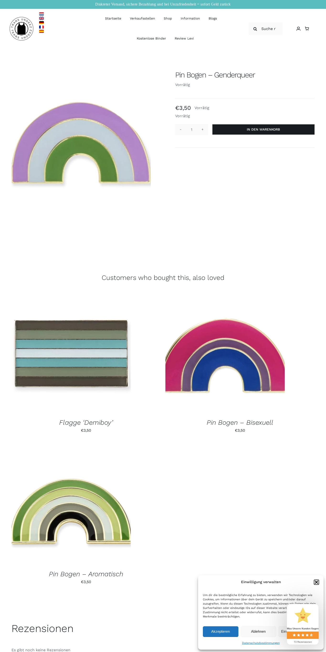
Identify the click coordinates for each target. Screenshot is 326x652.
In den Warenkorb (263, 129)
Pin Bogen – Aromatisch (86, 574)
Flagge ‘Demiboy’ (86, 422)
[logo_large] (21, 18)
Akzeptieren (220, 631)
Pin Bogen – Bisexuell (240, 422)
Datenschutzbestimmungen (261, 643)
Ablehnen (258, 631)
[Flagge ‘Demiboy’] (71, 354)
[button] (316, 582)
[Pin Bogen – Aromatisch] (71, 505)
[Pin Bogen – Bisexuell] (225, 354)
